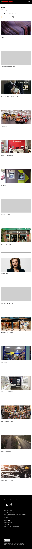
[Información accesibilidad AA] (7, 540)
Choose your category (8, 13)
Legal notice (16, 543)
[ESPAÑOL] (7, 2)
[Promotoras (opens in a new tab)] (8, 504)
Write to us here (8, 522)
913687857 (7, 524)
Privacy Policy (22, 543)
